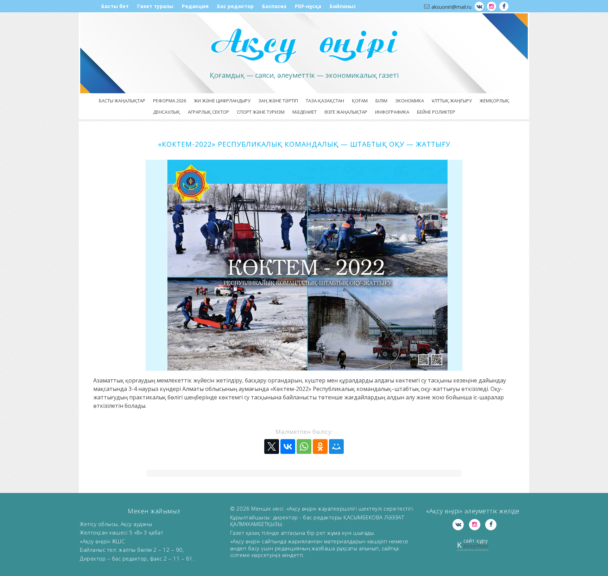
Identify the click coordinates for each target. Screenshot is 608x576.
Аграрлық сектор (208, 112)
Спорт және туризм (261, 112)
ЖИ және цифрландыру (222, 100)
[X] (271, 446)
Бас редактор (235, 6)
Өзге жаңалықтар (345, 112)
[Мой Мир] (336, 446)
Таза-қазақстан (325, 100)
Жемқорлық (494, 100)
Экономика (409, 100)
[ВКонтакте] (287, 446)
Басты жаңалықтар (122, 100)
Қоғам (360, 100)
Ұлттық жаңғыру (452, 100)
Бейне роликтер (436, 112)
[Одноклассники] (320, 446)
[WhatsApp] (304, 446)
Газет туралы (155, 6)
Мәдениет (304, 112)
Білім (381, 100)
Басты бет (115, 6)
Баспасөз (274, 6)
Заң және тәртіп (278, 100)
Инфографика (392, 112)
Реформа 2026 (169, 100)
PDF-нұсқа (308, 6)
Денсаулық (166, 112)
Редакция (195, 6)
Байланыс (343, 6)
